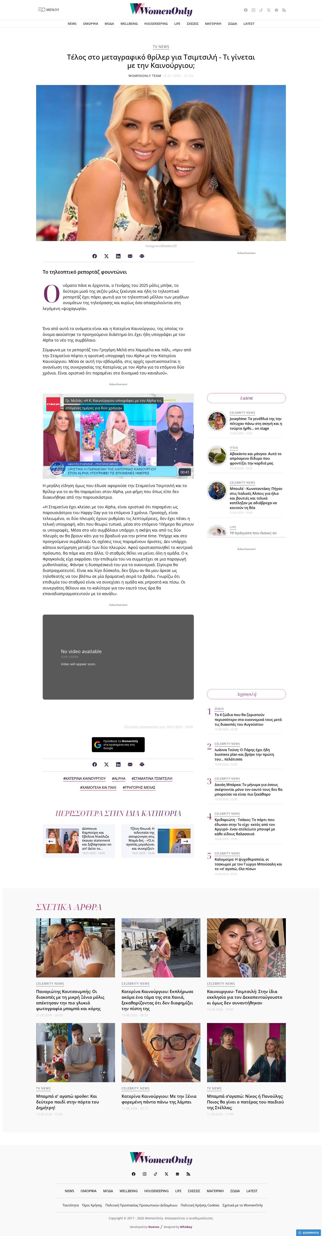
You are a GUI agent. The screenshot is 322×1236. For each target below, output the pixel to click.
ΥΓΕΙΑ (234, 448)
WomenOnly (161, 1158)
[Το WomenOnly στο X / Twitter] (267, 10)
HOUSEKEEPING (156, 23)
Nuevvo (153, 1227)
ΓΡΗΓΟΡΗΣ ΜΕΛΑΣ (140, 787)
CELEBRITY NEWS (242, 413)
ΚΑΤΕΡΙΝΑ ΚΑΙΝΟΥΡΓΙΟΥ (85, 778)
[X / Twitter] (106, 256)
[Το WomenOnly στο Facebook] (244, 10)
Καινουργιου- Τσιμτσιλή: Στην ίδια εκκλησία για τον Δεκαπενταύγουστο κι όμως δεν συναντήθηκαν (244, 997)
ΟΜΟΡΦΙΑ (90, 23)
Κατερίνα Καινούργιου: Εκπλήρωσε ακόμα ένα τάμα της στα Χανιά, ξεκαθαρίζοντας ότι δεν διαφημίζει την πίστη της (157, 999)
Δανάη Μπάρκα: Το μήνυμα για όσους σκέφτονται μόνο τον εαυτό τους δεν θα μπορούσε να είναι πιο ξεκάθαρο (248, 789)
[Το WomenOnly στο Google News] (274, 10)
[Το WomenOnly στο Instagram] (251, 10)
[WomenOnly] (161, 9)
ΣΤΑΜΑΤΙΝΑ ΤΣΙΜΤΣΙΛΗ (153, 778)
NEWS (72, 23)
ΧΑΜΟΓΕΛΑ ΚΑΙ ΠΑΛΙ (99, 787)
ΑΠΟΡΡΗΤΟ (311, 1233)
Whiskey (186, 1227)
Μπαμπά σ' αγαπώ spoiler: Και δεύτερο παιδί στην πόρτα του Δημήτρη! (67, 1101)
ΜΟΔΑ (109, 23)
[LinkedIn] (118, 256)
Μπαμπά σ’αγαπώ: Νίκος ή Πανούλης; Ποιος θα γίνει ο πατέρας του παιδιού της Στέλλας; (245, 1101)
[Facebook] (94, 256)
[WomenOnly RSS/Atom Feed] (282, 10)
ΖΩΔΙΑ (232, 23)
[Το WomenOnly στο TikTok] (259, 10)
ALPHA (119, 778)
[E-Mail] (130, 256)
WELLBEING (129, 23)
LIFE (177, 23)
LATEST (249, 23)
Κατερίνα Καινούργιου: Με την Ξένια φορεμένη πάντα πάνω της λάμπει (159, 1099)
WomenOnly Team (145, 76)
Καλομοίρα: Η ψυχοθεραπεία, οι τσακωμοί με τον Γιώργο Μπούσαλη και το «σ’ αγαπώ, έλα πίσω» (248, 864)
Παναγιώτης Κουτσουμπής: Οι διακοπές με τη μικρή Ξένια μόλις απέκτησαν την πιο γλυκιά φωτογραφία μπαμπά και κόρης (70, 999)
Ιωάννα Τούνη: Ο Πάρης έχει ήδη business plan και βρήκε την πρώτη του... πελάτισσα (244, 754)
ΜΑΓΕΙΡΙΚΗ (213, 23)
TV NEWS (161, 46)
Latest (246, 398)
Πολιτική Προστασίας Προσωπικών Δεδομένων (141, 1205)
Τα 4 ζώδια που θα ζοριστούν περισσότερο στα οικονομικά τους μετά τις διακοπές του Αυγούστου (248, 719)
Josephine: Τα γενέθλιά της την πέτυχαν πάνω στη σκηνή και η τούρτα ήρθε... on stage (256, 423)
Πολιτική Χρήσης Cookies (200, 1205)
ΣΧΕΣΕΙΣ (192, 23)
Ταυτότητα (71, 1205)
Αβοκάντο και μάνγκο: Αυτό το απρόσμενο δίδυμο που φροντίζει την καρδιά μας (255, 458)
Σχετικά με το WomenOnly (243, 1205)
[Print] (141, 256)
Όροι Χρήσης (92, 1205)
